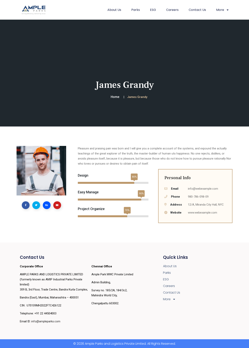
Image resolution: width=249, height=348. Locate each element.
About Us (114, 10)
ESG (153, 10)
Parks (135, 10)
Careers (172, 10)
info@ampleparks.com (45, 321)
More (167, 299)
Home (115, 97)
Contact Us (197, 10)
